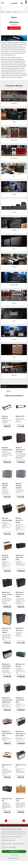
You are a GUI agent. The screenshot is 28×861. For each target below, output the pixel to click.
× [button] (26, 828)
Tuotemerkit (8, 12)
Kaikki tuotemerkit (14, 28)
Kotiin (2, 12)
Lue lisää (25, 834)
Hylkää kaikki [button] (14, 855)
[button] (14, 858)
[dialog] (14, 844)
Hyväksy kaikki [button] (14, 851)
